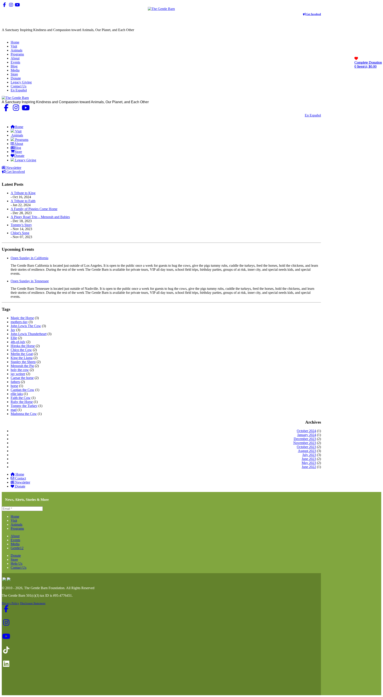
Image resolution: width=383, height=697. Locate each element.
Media (15, 544)
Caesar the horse (22, 378)
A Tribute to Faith (23, 201)
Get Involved (313, 14)
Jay (13, 330)
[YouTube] (17, 5)
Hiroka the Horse (23, 346)
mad (14, 410)
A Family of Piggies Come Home (34, 209)
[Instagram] (11, 5)
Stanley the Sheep (23, 362)
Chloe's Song (20, 233)
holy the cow (20, 370)
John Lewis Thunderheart (29, 334)
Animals (16, 524)
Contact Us (293, 115)
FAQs (316, 119)
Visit (14, 520)
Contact (20, 478)
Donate (20, 486)
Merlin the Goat (22, 354)
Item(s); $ (368, 64)
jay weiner (18, 374)
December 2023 (305, 439)
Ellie (14, 338)
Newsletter (13, 168)
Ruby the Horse (22, 402)
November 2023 (304, 443)
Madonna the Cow (24, 414)
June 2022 (309, 467)
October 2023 (306, 447)
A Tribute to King (23, 193)
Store (14, 559)
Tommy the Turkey (24, 406)
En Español (313, 115)
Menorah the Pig (22, 366)
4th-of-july (18, 342)
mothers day (19, 322)
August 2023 (307, 451)
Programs (17, 528)
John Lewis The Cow (26, 326)
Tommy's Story (21, 225)
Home (20, 474)
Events (15, 540)
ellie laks (17, 394)
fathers (15, 382)
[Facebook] (4, 5)
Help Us (16, 563)
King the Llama (22, 358)
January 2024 (306, 435)
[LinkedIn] (30, 5)
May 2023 (309, 463)
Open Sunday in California (29, 258)
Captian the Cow (22, 390)
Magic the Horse (22, 318)
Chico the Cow (21, 350)
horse (14, 386)
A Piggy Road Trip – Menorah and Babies (40, 217)
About (15, 536)
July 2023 (309, 455)
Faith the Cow (21, 398)
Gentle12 (17, 548)
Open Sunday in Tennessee (30, 281)
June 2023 (309, 459)
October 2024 (306, 431)
